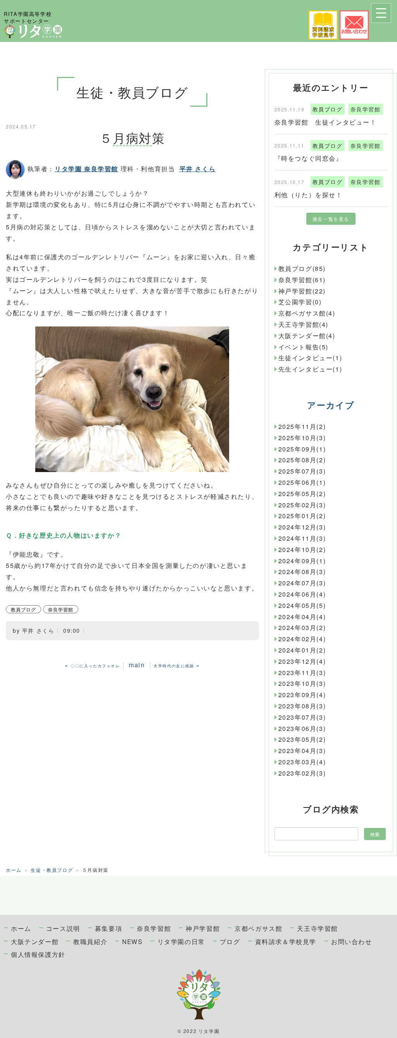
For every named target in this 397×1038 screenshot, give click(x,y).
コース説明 (63, 928)
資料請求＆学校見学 (285, 941)
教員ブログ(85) (302, 268)
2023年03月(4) (302, 761)
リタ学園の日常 (181, 941)
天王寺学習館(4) (303, 324)
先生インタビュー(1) (310, 369)
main (137, 664)
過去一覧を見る (330, 218)
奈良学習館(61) (302, 279)
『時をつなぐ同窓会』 (308, 158)
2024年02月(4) (302, 638)
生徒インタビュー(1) (310, 357)
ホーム (14, 869)
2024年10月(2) (302, 549)
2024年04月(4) (302, 616)
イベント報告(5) (303, 346)
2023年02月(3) (302, 773)
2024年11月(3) (302, 538)
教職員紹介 (90, 941)
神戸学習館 (203, 928)
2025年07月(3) (302, 471)
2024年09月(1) (302, 560)
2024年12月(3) (302, 526)
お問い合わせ (351, 941)
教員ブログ (23, 609)
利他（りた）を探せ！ (308, 194)
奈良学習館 (60, 609)
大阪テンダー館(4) (306, 335)
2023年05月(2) (302, 739)
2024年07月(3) (302, 582)
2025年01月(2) (302, 515)
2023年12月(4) (302, 661)
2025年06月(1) (302, 482)
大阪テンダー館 (35, 941)
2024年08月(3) (302, 571)
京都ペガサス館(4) (306, 313)
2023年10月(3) (302, 683)
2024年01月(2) (302, 650)
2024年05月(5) (302, 605)
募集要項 (108, 928)
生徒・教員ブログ (52, 869)
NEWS (132, 941)
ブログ (230, 941)
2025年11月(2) (302, 426)
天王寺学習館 (317, 928)
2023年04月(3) (302, 750)
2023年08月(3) (302, 705)
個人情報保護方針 (38, 954)
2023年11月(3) (302, 672)
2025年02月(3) (302, 504)
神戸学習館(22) (302, 290)
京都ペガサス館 (258, 928)
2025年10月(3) (302, 437)
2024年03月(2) (302, 627)
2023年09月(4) (302, 694)
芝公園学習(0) (300, 301)
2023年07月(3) (302, 717)
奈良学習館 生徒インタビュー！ (325, 122)
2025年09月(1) (302, 448)
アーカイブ (330, 405)
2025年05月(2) (302, 493)
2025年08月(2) (302, 459)
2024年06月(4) (302, 594)
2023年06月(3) (302, 728)
